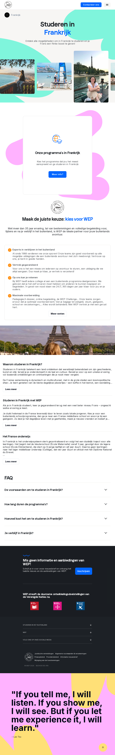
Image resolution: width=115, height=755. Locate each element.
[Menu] (107, 5)
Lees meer (11, 389)
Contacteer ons (91, 4)
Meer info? (57, 174)
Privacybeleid (39, 657)
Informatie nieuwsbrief (69, 657)
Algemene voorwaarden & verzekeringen (70, 653)
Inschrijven (83, 571)
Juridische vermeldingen (44, 653)
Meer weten (57, 313)
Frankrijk (15, 15)
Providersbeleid (52, 657)
